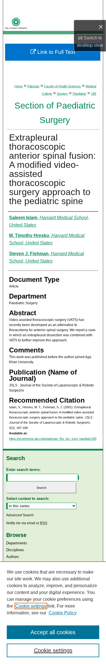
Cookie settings (30, 606)
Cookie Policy (63, 612)
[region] (53, 612)
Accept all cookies (53, 632)
